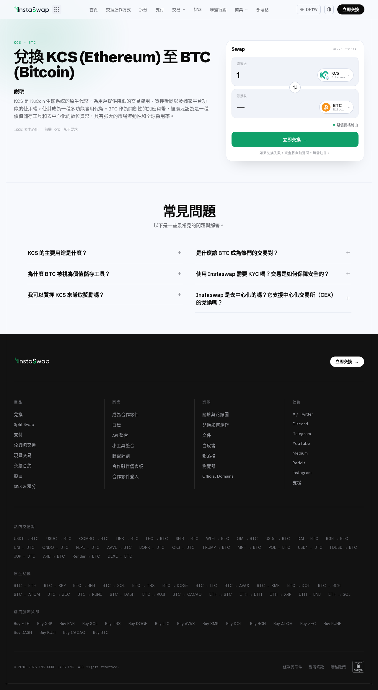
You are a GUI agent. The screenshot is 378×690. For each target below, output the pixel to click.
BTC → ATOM (27, 594)
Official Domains (218, 476)
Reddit (299, 463)
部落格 (262, 9)
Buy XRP (44, 623)
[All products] (56, 9)
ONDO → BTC (55, 547)
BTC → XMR (268, 585)
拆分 (143, 9)
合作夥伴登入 (125, 476)
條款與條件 (292, 667)
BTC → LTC (206, 585)
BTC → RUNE (90, 594)
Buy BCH (258, 623)
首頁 (93, 9)
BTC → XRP (55, 585)
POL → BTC (279, 547)
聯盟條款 (316, 667)
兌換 (18, 414)
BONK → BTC (151, 547)
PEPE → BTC (88, 547)
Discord (300, 424)
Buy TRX (113, 623)
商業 (239, 9)
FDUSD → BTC (343, 547)
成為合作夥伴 (125, 414)
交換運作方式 (118, 9)
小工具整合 (123, 445)
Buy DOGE (137, 623)
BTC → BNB (84, 585)
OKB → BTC (183, 547)
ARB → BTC (54, 556)
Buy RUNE (332, 623)
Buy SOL (89, 623)
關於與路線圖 (215, 414)
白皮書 (209, 445)
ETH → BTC (220, 594)
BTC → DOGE (175, 585)
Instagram (302, 472)
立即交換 (351, 9)
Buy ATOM (283, 623)
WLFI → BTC (217, 538)
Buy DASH (23, 632)
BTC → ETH (25, 585)
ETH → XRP (280, 594)
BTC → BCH (329, 585)
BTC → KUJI (153, 594)
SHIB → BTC (187, 538)
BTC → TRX (143, 585)
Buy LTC (162, 623)
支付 (160, 9)
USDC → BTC (58, 538)
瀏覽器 (209, 466)
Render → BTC (86, 556)
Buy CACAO (74, 632)
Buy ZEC (308, 623)
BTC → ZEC (59, 594)
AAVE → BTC (119, 547)
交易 (176, 9)
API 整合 (120, 435)
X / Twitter (303, 414)
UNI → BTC (24, 547)
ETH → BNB (310, 594)
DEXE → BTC (120, 556)
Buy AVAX (186, 623)
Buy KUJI (48, 632)
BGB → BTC (337, 538)
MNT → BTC (249, 547)
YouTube (301, 443)
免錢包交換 (25, 445)
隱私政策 (338, 667)
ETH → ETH (250, 594)
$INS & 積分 (25, 486)
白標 (116, 425)
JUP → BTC (24, 556)
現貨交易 (23, 455)
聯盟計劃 (121, 456)
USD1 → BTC (310, 547)
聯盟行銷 (218, 9)
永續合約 (23, 465)
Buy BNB (67, 623)
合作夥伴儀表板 (127, 466)
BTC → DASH (122, 594)
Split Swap (24, 424)
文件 (206, 435)
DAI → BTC (308, 538)
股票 (18, 476)
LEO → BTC (157, 538)
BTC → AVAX (237, 585)
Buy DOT (234, 623)
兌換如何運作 (215, 425)
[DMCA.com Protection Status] (358, 667)
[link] (295, 100)
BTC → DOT (298, 585)
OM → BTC (247, 538)
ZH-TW (311, 9)
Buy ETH (22, 623)
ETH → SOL (339, 594)
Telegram (302, 433)
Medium (300, 453)
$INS (198, 9)
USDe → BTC (277, 538)
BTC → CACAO (187, 594)
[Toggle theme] (329, 9)
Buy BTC (101, 632)
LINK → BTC (127, 538)
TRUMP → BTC (216, 547)
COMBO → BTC (94, 538)
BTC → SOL (114, 585)
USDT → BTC (26, 538)
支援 (297, 483)
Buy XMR (211, 623)
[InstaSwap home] (32, 9)
